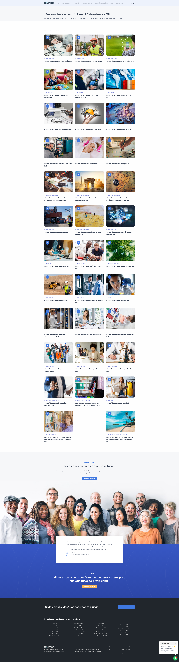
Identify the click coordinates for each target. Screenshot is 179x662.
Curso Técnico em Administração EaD (58, 61)
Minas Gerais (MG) (78, 634)
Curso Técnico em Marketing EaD (56, 266)
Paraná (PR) (101, 625)
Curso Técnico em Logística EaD (56, 232)
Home (57, 3)
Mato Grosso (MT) (78, 629)
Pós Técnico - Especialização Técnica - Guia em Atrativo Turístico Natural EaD (120, 439)
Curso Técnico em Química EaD (117, 300)
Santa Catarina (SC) (124, 628)
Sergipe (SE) (124, 632)
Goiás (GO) (78, 625)
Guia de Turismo (87, 3)
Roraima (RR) (124, 626)
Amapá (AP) (55, 627)
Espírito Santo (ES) (78, 623)
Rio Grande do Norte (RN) (101, 634)
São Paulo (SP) (124, 630)
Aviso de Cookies (126, 647)
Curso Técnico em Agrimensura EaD (88, 61)
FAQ (107, 652)
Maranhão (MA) (78, 627)
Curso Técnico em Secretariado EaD (88, 335)
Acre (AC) (54, 623)
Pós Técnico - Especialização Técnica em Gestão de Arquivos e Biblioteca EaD (57, 439)
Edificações (77, 3)
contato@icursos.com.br (92, 649)
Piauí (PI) (101, 629)
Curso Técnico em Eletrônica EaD (118, 129)
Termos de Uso (125, 649)
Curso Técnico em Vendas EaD (117, 403)
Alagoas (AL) (54, 625)
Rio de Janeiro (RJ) (101, 632)
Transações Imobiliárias (101, 3)
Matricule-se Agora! (89, 478)
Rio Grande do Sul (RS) (101, 636)
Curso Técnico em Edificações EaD (88, 129)
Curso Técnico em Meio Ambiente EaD (120, 266)
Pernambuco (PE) (101, 627)
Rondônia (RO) (124, 624)
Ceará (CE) (55, 634)
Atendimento (119, 3)
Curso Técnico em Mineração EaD (56, 300)
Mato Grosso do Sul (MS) (78, 632)
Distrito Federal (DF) (54, 636)
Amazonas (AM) (55, 629)
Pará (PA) (78, 636)
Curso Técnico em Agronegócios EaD (120, 61)
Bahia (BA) (55, 632)
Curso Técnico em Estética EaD (86, 164)
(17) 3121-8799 (79, 649)
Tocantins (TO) (124, 635)
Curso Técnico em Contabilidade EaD (58, 129)
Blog (111, 3)
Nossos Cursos (66, 3)
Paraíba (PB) (101, 623)
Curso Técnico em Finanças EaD (118, 164)
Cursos (108, 649)
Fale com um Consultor (126, 607)
